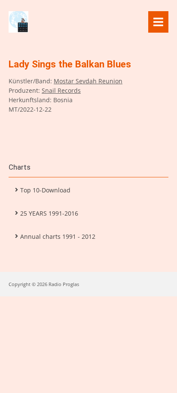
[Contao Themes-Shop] (73, 22)
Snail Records (61, 90)
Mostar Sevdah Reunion (88, 81)
